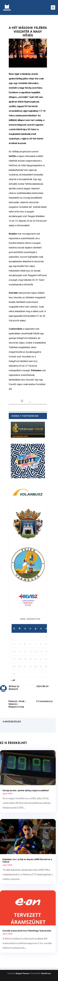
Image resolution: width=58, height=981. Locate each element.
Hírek (21, 701)
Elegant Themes (22, 973)
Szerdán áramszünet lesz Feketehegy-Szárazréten (27, 931)
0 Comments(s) (44, 701)
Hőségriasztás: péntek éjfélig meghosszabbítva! (26, 790)
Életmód (12, 701)
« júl (13, 680)
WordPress (46, 973)
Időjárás (12, 704)
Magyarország (16, 706)
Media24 (13, 689)
